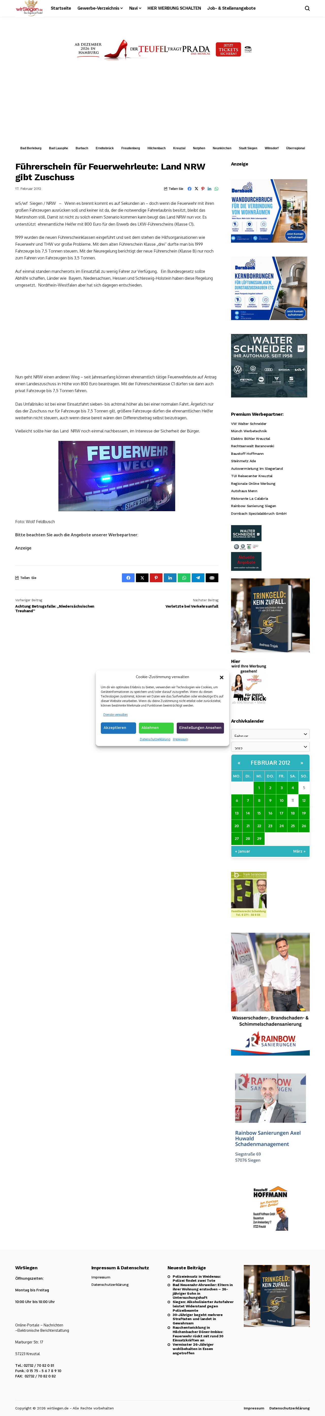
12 (303, 800)
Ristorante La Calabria (249, 498)
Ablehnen (150, 727)
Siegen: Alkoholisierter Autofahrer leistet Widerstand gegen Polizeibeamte (203, 1306)
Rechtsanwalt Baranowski (252, 446)
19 (304, 813)
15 (259, 813)
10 (282, 800)
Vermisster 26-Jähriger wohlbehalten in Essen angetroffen (193, 1348)
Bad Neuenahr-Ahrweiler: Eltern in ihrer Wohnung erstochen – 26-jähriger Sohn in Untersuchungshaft (203, 1291)
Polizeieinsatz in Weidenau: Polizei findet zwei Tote (197, 1278)
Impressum (180, 739)
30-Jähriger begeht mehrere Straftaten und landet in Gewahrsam (198, 1319)
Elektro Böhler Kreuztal (250, 439)
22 (259, 825)
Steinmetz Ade (243, 461)
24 (282, 825)
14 (248, 813)
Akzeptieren (115, 727)
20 (237, 825)
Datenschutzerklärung (155, 739)
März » (299, 851)
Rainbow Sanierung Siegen (253, 506)
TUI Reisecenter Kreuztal (251, 476)
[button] (221, 676)
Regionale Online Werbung (253, 483)
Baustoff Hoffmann (247, 454)
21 (248, 825)
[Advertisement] (162, 104)
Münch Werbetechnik (249, 431)
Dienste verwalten (115, 714)
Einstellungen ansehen (200, 727)
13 (236, 813)
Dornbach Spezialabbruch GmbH (258, 513)
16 (270, 813)
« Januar (242, 851)
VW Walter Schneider (249, 424)
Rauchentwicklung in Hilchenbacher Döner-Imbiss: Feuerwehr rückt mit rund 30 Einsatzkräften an (198, 1333)
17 (281, 813)
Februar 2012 (270, 762)
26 (304, 825)
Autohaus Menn (244, 491)
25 (293, 825)
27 (237, 838)
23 (270, 825)
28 (248, 838)
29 (259, 838)
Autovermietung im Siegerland (257, 469)
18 (293, 813)
